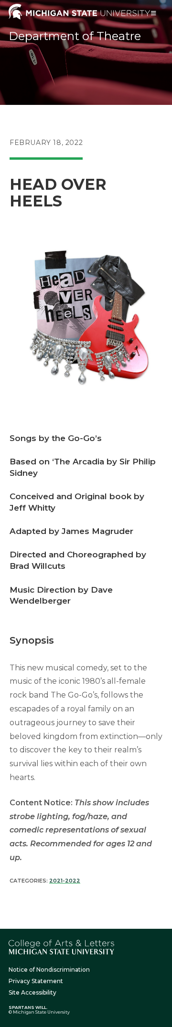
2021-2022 (64, 880)
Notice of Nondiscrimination (49, 969)
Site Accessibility (32, 992)
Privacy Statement (36, 981)
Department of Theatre (75, 36)
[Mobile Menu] (153, 13)
